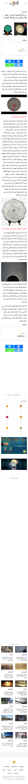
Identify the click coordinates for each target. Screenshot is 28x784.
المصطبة (24, 655)
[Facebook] (18, 61)
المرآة (5, 394)
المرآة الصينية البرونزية (16, 395)
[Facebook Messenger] (9, 61)
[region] (14, 464)
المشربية (24, 12)
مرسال (10, 773)
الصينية (12, 394)
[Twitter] (18, 65)
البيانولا (21, 770)
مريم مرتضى (21, 51)
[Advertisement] (14, 577)
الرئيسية (21, 766)
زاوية (3, 770)
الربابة (11, 655)
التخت (25, 723)
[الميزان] (14, 3)
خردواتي (16, 773)
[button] (14, 464)
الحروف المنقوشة (17, 394)
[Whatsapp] (9, 65)
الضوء (18, 168)
